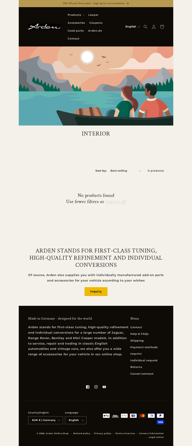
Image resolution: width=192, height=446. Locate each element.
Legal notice (156, 437)
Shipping (137, 340)
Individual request (144, 360)
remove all (115, 202)
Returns (136, 367)
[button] (75, 15)
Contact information (151, 433)
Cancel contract (142, 373)
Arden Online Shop (57, 433)
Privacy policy (102, 433)
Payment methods (144, 347)
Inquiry (96, 291)
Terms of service (125, 433)
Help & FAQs (139, 334)
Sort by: (100, 170)
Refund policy (81, 433)
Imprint (136, 353)
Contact (136, 327)
